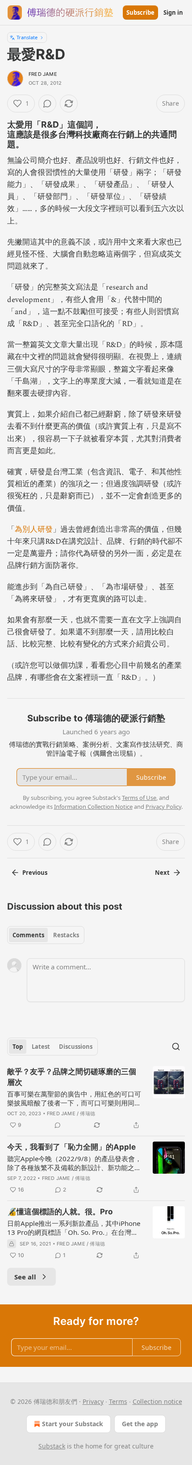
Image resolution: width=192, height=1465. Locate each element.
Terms (118, 1401)
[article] (96, 1098)
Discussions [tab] (75, 1047)
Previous (34, 873)
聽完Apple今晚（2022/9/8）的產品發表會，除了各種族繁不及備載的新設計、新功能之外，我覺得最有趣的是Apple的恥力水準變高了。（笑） (74, 1163)
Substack (51, 1446)
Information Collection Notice (93, 807)
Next (162, 873)
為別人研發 (34, 529)
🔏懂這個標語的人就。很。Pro (60, 1211)
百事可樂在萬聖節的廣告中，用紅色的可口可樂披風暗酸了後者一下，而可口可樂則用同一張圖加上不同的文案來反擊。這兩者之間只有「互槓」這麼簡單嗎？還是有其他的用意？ (74, 1098)
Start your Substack (72, 1423)
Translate (27, 37)
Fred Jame (43, 74)
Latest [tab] (41, 1047)
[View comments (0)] (47, 103)
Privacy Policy (163, 807)
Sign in (173, 12)
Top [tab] (18, 1047)
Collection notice (157, 1401)
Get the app (140, 1423)
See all (25, 1276)
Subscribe (140, 12)
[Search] (176, 1046)
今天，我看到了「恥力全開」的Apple (71, 1146)
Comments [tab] (28, 935)
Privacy (93, 1401)
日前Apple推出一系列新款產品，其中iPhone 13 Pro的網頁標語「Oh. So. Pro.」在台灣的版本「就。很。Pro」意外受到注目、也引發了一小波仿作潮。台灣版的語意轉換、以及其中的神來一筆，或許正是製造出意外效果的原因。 (74, 1228)
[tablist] (45, 935)
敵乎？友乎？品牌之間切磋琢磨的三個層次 (71, 1077)
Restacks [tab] (66, 935)
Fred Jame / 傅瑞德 (71, 1113)
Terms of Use (139, 798)
